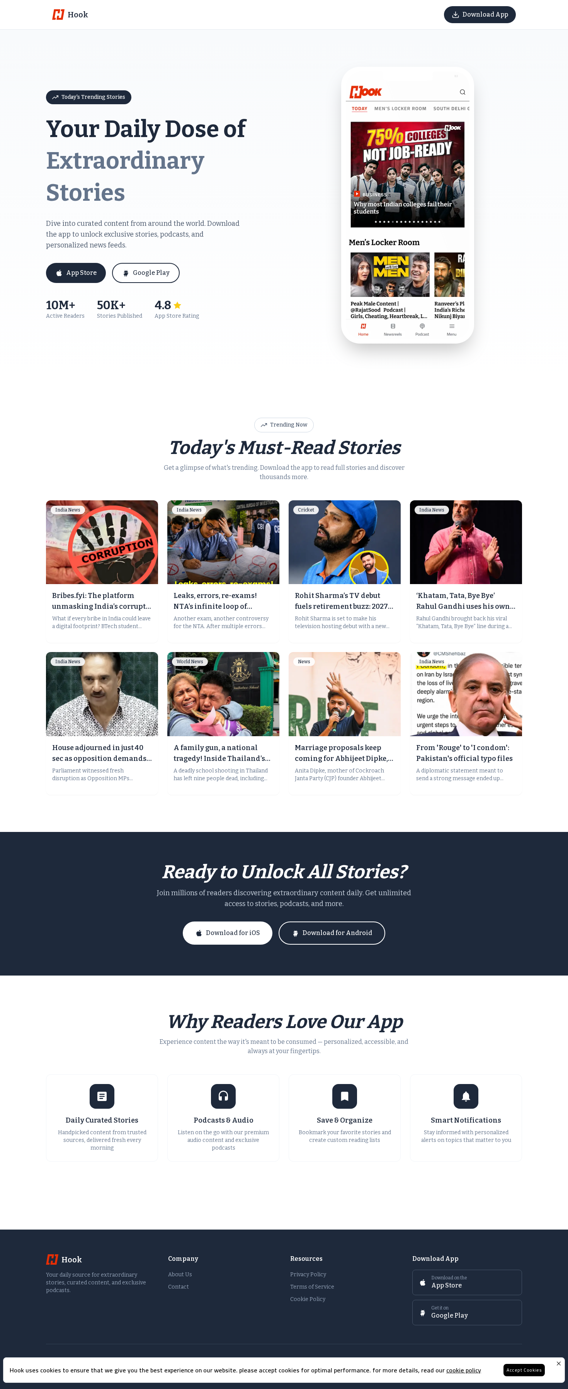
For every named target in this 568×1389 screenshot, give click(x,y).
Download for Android (337, 933)
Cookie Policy (307, 1299)
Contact (178, 1287)
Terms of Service (312, 1287)
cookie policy (463, 1370)
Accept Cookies (524, 1369)
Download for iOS (233, 933)
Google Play (151, 272)
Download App (485, 14)
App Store (81, 272)
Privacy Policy (308, 1274)
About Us (180, 1274)
